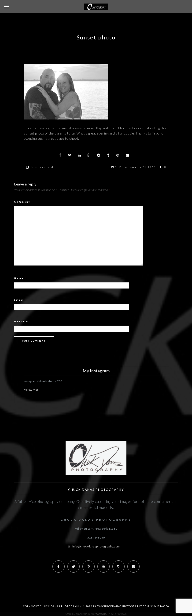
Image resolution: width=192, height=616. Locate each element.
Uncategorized (42, 167)
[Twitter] (73, 566)
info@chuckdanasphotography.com (96, 546)
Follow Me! (31, 389)
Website (21, 321)
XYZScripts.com (118, 613)
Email (20, 299)
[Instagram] (118, 566)
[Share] (60, 155)
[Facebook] (58, 566)
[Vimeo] (133, 566)
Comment (23, 201)
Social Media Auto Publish (79, 613)
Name (20, 278)
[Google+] (88, 566)
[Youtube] (103, 566)
